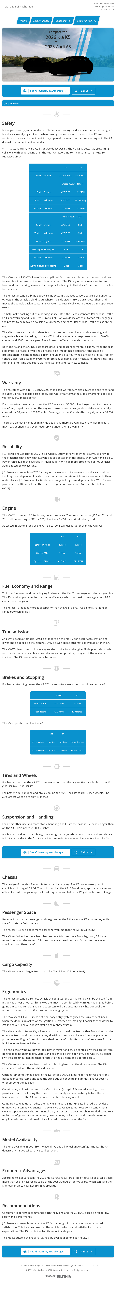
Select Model (41, 20)
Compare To (63, 20)
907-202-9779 (107, 9)
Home (24, 20)
